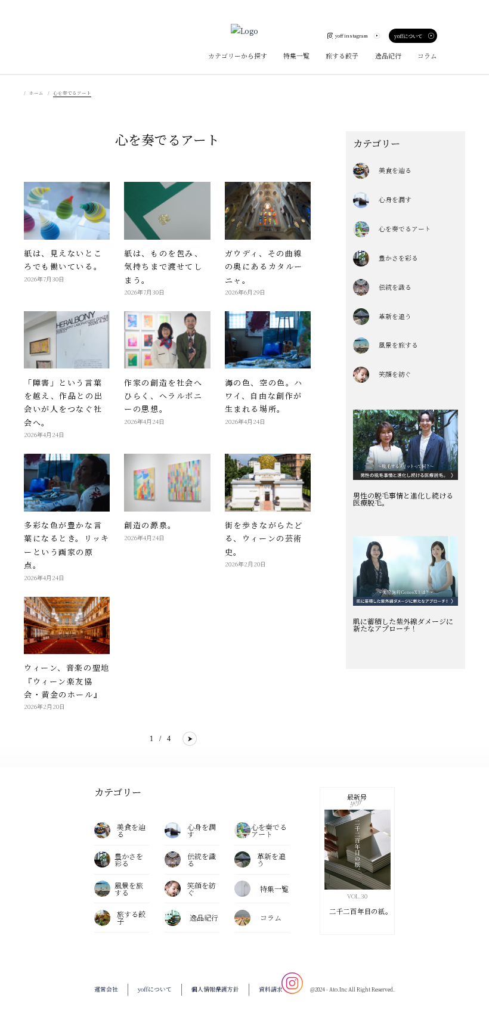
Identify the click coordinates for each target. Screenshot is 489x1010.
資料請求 (271, 989)
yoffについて (408, 35)
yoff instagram (351, 35)
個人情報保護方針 (215, 989)
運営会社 (106, 989)
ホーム (36, 92)
